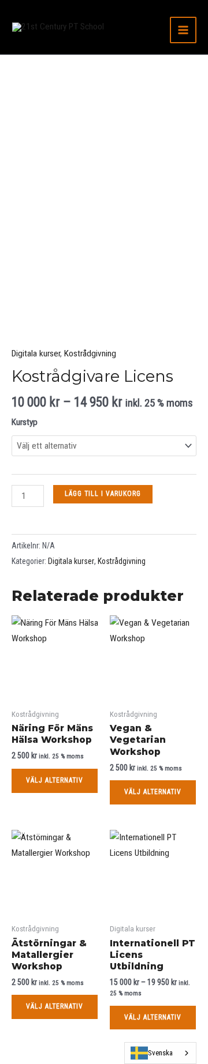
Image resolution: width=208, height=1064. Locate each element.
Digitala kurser (36, 353)
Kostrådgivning (90, 353)
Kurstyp (25, 422)
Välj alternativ (54, 780)
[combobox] (160, 1053)
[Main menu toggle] (183, 30)
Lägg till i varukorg (103, 494)
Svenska (160, 1052)
